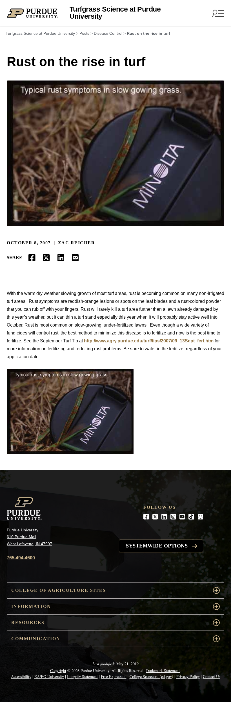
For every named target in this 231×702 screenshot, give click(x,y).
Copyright (58, 670)
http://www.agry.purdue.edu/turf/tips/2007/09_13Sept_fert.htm (149, 340)
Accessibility (21, 676)
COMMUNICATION (35, 638)
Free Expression (113, 676)
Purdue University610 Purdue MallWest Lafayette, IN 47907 (29, 537)
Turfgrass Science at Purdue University (115, 13)
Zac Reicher (76, 242)
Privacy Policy (188, 676)
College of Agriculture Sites (58, 590)
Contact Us (211, 676)
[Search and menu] (217, 13)
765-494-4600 (21, 557)
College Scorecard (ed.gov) (151, 676)
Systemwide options (157, 546)
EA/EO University (49, 676)
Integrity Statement (82, 676)
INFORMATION (31, 606)
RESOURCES (28, 622)
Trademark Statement (163, 670)
